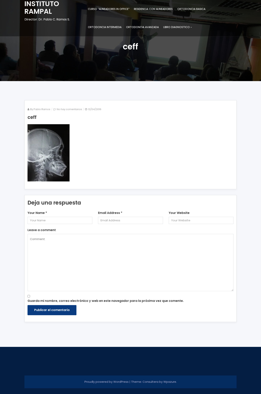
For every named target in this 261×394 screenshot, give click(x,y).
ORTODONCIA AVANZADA (142, 27)
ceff (32, 117)
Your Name (37, 213)
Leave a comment (42, 230)
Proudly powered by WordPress (106, 382)
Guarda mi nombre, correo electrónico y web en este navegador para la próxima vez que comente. (106, 301)
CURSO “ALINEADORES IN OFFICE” (108, 9)
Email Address (110, 213)
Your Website (179, 213)
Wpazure (169, 382)
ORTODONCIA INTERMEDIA (105, 27)
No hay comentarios (69, 109)
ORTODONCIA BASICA (191, 9)
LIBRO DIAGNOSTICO (176, 27)
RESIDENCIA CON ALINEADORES (153, 9)
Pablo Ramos (42, 109)
